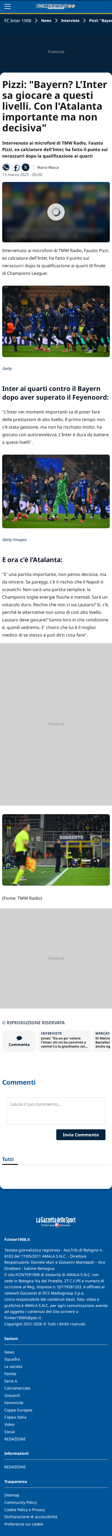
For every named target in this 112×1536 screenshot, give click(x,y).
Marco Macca (48, 167)
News (46, 20)
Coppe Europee (18, 1410)
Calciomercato (17, 1388)
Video (9, 1424)
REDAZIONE (15, 1439)
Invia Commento (81, 1135)
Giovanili (12, 1395)
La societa (13, 1366)
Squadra (12, 1359)
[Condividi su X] (25, 167)
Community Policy (20, 1502)
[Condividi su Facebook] (16, 167)
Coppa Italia (15, 1417)
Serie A (10, 1381)
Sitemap (11, 1495)
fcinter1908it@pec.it (22, 1317)
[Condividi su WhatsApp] (6, 167)
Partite (10, 1373)
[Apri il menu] (7, 6)
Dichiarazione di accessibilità (30, 1516)
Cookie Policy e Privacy (24, 1509)
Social (9, 1431)
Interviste (70, 20)
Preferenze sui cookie (23, 1524)
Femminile (13, 1402)
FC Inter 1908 (17, 21)
